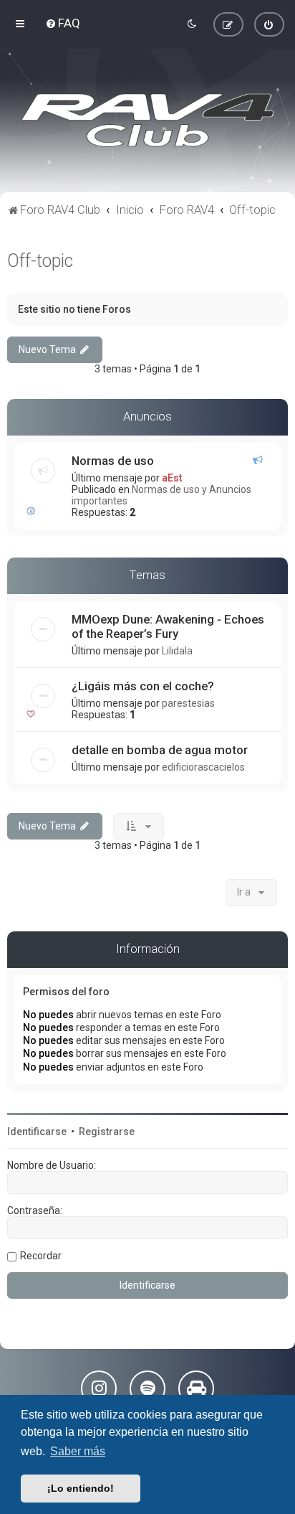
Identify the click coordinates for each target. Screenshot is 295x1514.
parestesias (188, 703)
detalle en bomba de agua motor (160, 750)
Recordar (41, 1255)
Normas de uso (113, 460)
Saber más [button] (77, 1451)
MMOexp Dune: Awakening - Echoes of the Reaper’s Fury (168, 626)
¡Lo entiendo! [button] (80, 1488)
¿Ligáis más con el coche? (143, 686)
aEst (172, 478)
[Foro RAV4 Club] (147, 120)
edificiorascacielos (203, 767)
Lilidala (177, 651)
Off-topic (40, 260)
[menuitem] (63, 23)
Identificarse (37, 1131)
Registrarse (107, 1131)
